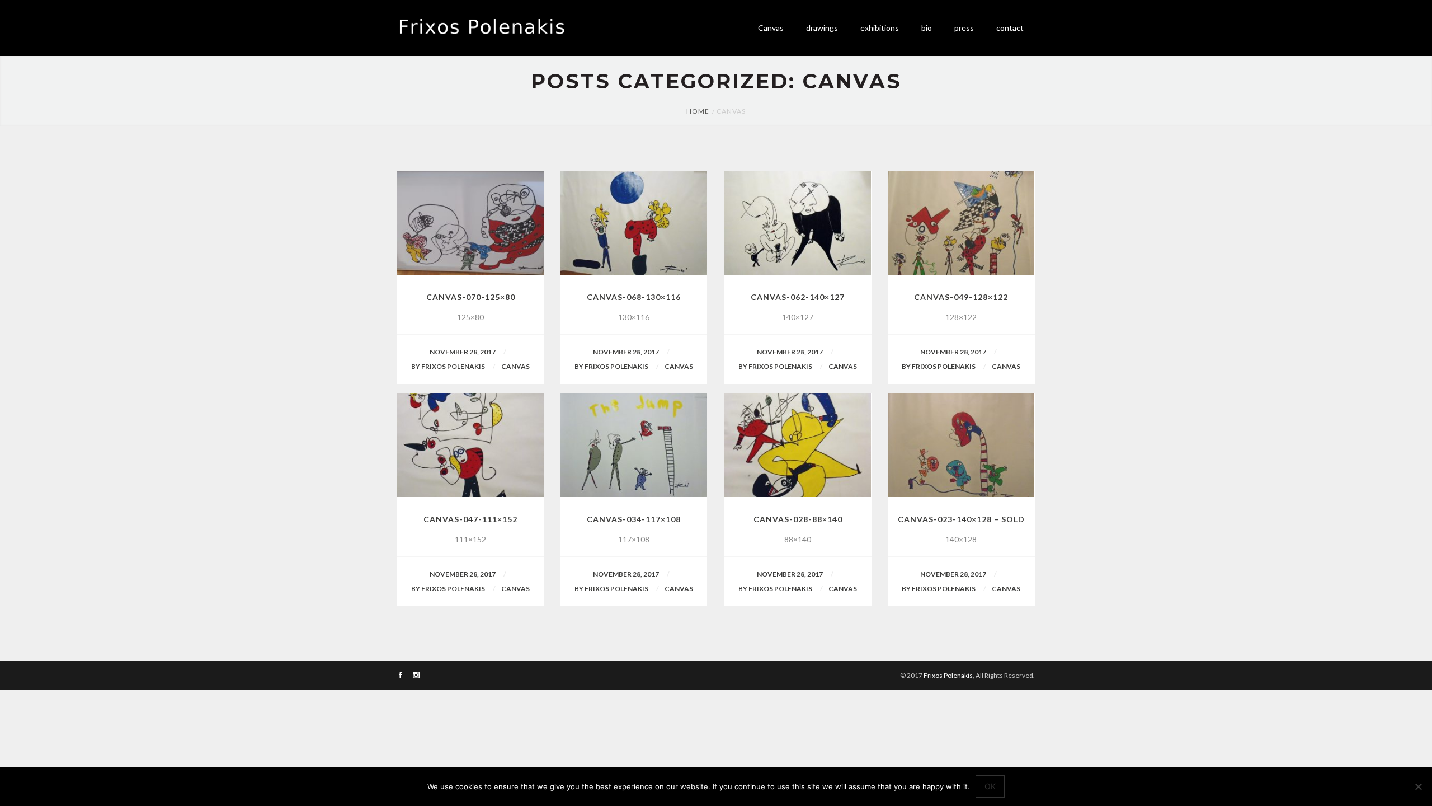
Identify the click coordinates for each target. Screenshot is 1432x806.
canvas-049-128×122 (961, 297)
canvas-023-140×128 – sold (961, 519)
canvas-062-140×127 (798, 297)
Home (697, 111)
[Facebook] (400, 676)
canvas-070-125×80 (470, 297)
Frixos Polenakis (948, 675)
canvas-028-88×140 (797, 519)
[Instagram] (416, 676)
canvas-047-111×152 (470, 519)
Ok (990, 786)
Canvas (515, 366)
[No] (1418, 786)
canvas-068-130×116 (634, 297)
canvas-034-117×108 (634, 519)
